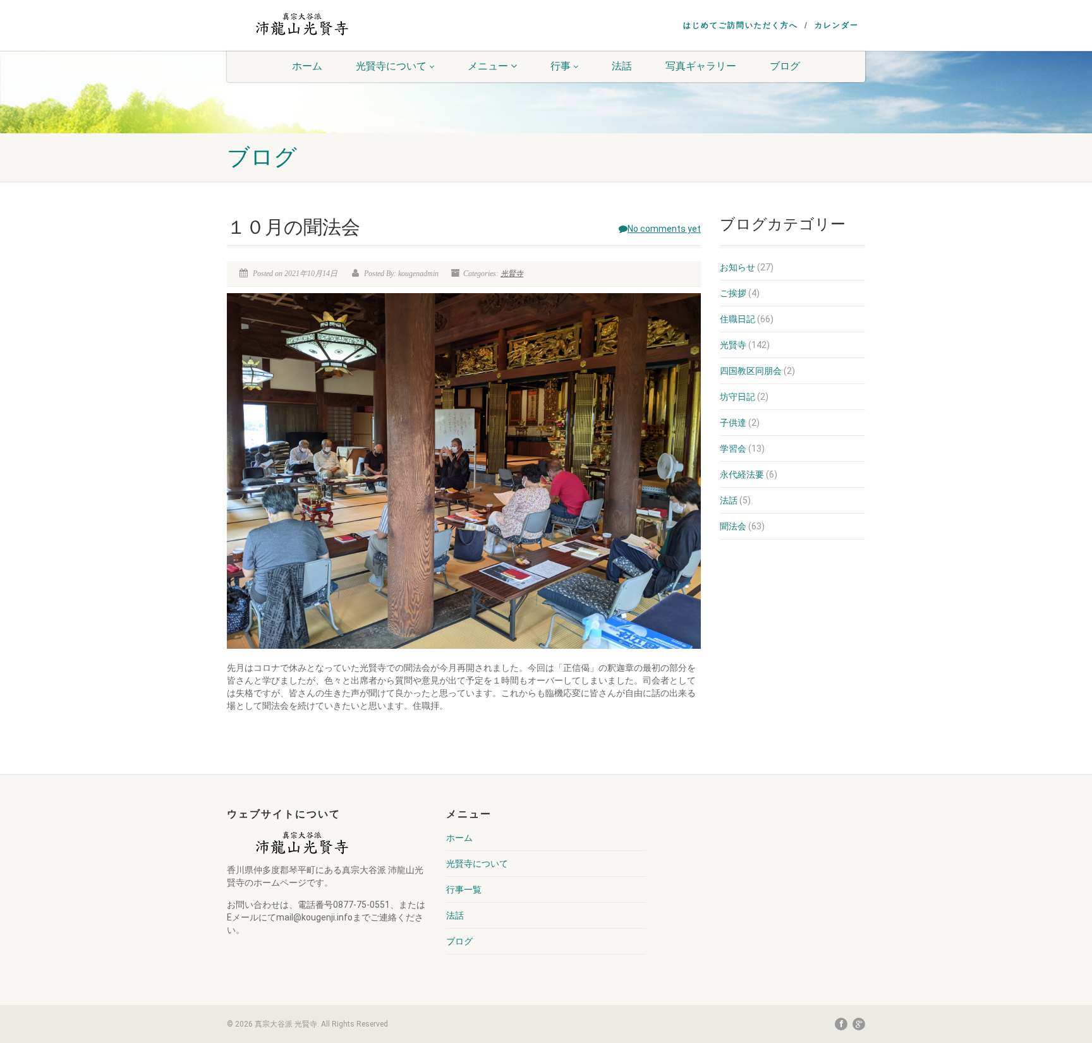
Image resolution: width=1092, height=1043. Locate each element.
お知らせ (737, 267)
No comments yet (664, 229)
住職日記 (737, 319)
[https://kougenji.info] (301, 23)
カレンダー (837, 25)
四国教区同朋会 (751, 371)
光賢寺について (391, 66)
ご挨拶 (733, 293)
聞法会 (733, 526)
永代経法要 (742, 474)
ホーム (307, 66)
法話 (622, 66)
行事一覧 (464, 889)
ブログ (785, 66)
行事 (560, 66)
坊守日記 (737, 397)
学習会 (733, 448)
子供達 (733, 423)
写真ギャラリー (700, 66)
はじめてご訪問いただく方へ (740, 25)
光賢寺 (511, 273)
